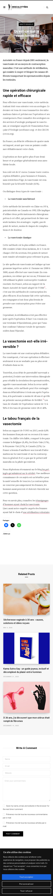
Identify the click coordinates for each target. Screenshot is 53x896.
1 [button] (44, 287)
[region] (26, 872)
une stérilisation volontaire (36, 512)
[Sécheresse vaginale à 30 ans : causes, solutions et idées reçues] (26, 599)
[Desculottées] (18, 7)
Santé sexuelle (26, 24)
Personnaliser (26, 884)
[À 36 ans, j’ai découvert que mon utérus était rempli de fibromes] (26, 697)
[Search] (46, 7)
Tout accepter (26, 877)
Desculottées (14, 42)
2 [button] (43, 399)
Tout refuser (26, 891)
